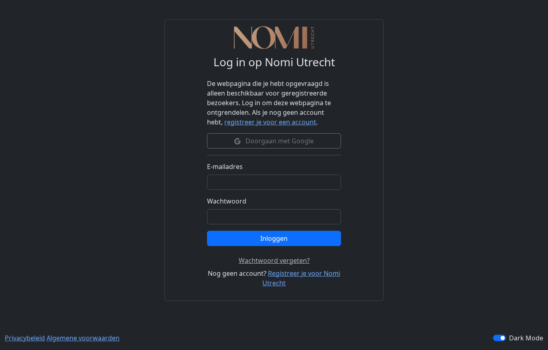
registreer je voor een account (270, 122)
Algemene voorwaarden (83, 338)
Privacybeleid (25, 338)
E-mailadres (225, 166)
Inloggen (274, 238)
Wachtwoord (226, 201)
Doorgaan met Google (279, 140)
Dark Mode (526, 338)
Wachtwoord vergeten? (274, 260)
